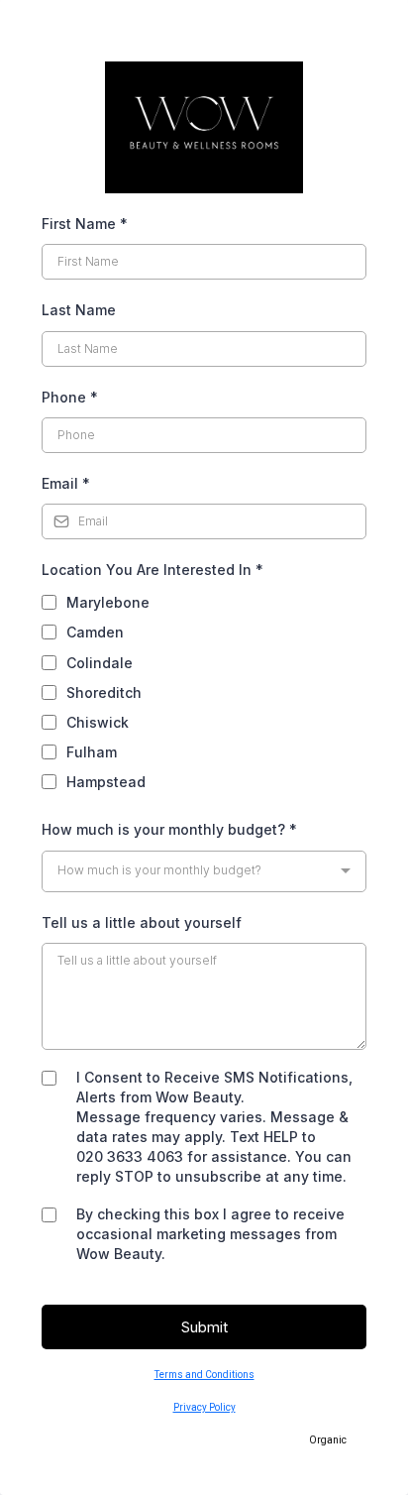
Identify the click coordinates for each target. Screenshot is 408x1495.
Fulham (91, 752)
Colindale (99, 662)
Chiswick (97, 722)
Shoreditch (104, 692)
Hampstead (106, 781)
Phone (70, 397)
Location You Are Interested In (152, 569)
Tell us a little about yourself (142, 922)
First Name (85, 223)
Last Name (79, 309)
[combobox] (204, 871)
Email (66, 483)
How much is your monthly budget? (169, 829)
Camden (95, 632)
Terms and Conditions (204, 1374)
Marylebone (108, 602)
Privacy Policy (204, 1407)
